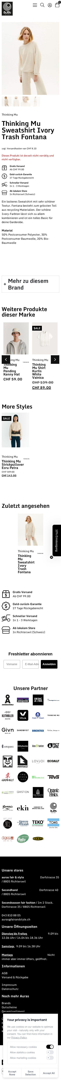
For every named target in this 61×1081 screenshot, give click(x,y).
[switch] (50, 1047)
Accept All (49, 1073)
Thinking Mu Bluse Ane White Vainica (40, 369)
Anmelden (49, 664)
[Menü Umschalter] (35, 5)
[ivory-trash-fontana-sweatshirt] (30, 58)
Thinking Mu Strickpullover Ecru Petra (13, 464)
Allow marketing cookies (23, 1057)
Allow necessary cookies (23, 1046)
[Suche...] (42, 5)
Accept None (12, 1073)
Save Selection (30, 1073)
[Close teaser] (51, 557)
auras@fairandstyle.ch (16, 919)
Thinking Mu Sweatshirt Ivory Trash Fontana (26, 564)
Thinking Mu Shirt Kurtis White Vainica (10, 371)
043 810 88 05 (11, 915)
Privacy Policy (19, 1037)
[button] (55, 359)
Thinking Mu (10, 114)
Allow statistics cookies (22, 1052)
